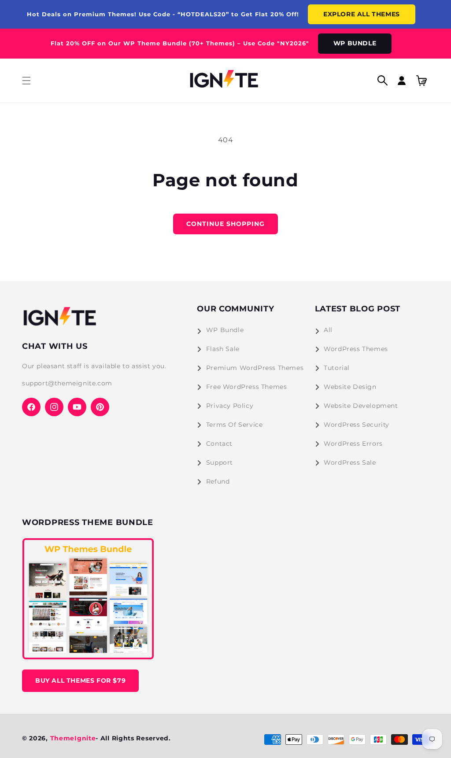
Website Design (350, 387)
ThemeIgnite (73, 738)
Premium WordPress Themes (254, 368)
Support (219, 462)
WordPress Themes (356, 349)
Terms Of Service (234, 425)
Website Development (361, 406)
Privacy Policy (229, 406)
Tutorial (337, 368)
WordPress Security (356, 425)
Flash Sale (223, 349)
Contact (219, 443)
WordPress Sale (350, 462)
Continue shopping (225, 224)
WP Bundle (225, 330)
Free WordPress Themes (246, 387)
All (328, 330)
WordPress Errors (353, 443)
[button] (26, 80)
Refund (218, 481)
